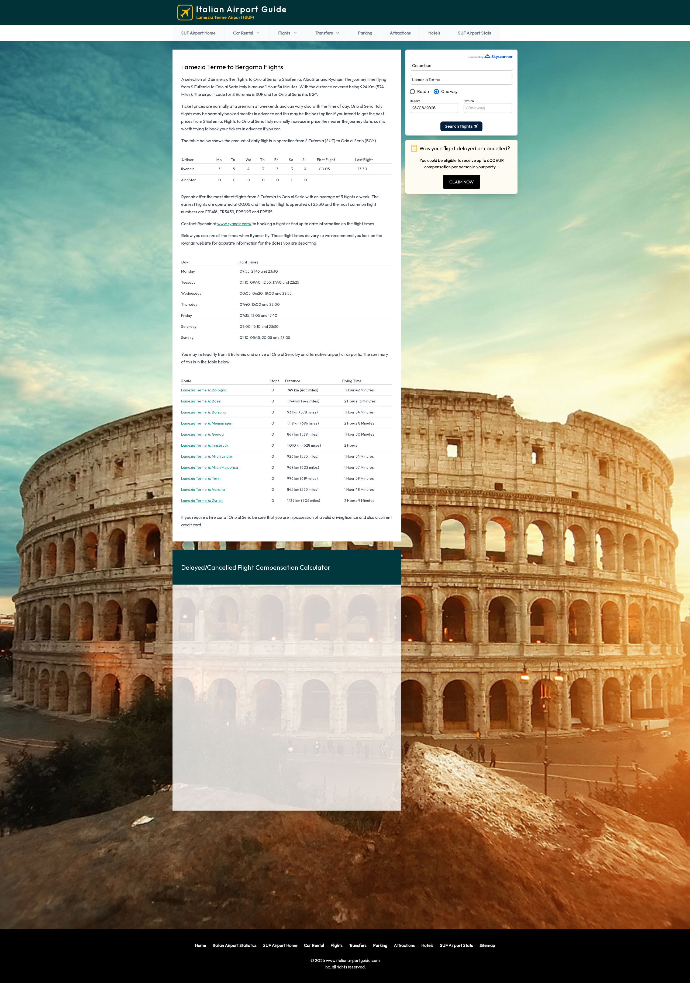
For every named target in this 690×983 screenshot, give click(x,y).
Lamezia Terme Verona (203, 489)
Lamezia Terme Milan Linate (206, 456)
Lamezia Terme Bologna (203, 390)
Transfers (324, 33)
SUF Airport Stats (474, 33)
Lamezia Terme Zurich (202, 500)
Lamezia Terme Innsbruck (204, 445)
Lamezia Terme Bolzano (203, 412)
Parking (365, 33)
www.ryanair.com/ (234, 223)
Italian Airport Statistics (235, 945)
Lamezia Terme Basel (201, 401)
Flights (284, 33)
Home (200, 945)
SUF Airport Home (198, 33)
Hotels (434, 33)
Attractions (400, 33)
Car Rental (243, 33)
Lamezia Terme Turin (200, 478)
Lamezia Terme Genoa (202, 434)
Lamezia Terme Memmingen (206, 423)
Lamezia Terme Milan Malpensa (209, 467)
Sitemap (487, 945)
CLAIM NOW (461, 182)
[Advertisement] (286, 865)
